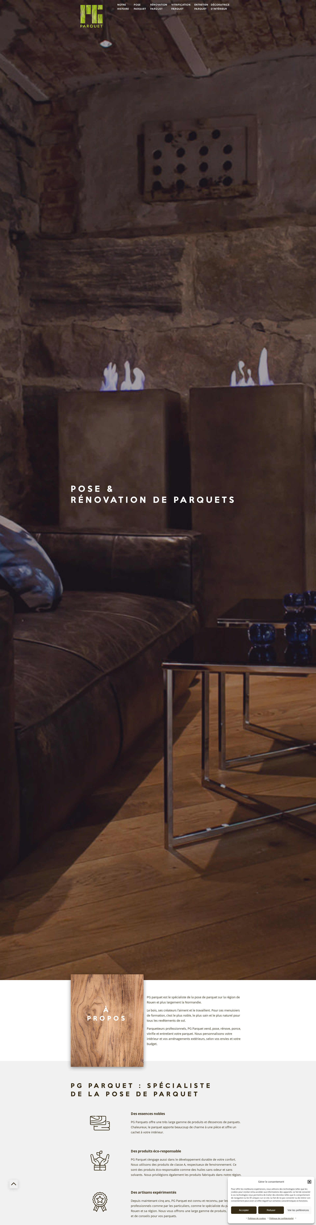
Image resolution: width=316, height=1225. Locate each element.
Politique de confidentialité (281, 1218)
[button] (309, 1181)
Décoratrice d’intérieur (219, 7)
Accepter (244, 1210)
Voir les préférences (298, 1210)
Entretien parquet (201, 7)
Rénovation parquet (158, 7)
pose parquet (140, 7)
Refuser (271, 1210)
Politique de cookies (257, 1218)
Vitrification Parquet (181, 7)
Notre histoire (123, 7)
